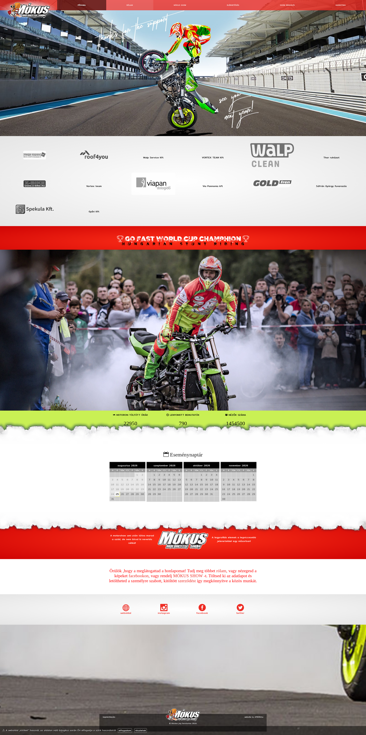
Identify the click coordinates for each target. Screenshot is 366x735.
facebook (202, 613)
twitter (240, 613)
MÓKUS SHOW (188, 575)
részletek (140, 730)
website (247, 717)
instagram (164, 613)
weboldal (125, 613)
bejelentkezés (109, 717)
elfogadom (125, 730)
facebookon (139, 575)
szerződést (187, 580)
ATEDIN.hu (259, 717)
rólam (221, 570)
